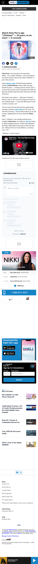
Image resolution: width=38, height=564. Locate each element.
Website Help (6, 519)
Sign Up (19, 380)
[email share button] (11, 63)
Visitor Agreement (30, 531)
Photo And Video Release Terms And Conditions (17, 503)
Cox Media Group (11, 529)
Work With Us (6, 487)
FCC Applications (7, 500)
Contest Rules (6, 490)
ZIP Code (5, 371)
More (24, 15)
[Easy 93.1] (19, 2)
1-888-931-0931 (19, 292)
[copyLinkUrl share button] (16, 63)
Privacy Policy (8, 532)
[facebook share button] (3, 63)
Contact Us (5, 484)
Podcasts (18, 15)
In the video (18, 109)
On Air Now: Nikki (19, 267)
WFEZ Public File (7, 496)
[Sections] (3, 2)
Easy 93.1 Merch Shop (8, 15)
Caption (31, 57)
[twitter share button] (7, 63)
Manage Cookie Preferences (10, 536)
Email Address (15, 371)
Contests (21, 13)
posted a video (10, 83)
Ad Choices (5, 533)
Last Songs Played (7, 13)
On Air (15, 13)
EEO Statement (7, 493)
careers (19, 533)
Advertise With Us (7, 511)
